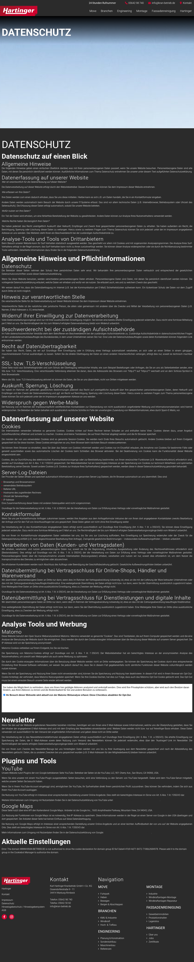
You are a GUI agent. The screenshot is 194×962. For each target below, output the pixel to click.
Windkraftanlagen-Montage (162, 897)
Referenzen (105, 949)
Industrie (153, 893)
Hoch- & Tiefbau (108, 925)
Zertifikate (154, 941)
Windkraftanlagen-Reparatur (163, 901)
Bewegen (104, 901)
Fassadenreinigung (164, 11)
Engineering (124, 11)
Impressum (7, 900)
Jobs (151, 938)
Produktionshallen (158, 917)
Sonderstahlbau (108, 941)
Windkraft (105, 921)
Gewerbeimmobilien (159, 914)
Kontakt (187, 2)
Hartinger (186, 11)
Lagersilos (154, 921)
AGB (4, 910)
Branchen (107, 11)
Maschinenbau (107, 945)
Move (92, 11)
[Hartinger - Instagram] (11, 916)
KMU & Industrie (108, 917)
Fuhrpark (104, 893)
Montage (141, 11)
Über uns (153, 934)
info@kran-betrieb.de (163, 2)
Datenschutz (8, 903)
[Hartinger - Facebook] (4, 916)
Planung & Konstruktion (112, 938)
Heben (103, 897)
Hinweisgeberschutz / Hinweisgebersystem (23, 906)
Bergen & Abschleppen (111, 904)
